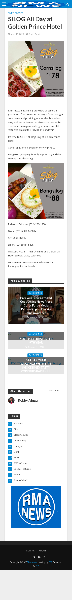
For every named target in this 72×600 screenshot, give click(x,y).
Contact (31, 550)
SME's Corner (15, 13)
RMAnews (32, 562)
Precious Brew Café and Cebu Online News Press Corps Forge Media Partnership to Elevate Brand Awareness (36, 305)
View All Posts (55, 390)
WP (37, 565)
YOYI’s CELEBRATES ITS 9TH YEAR (36, 340)
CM (50, 562)
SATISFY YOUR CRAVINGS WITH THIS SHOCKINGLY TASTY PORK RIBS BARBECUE (36, 365)
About (42, 550)
